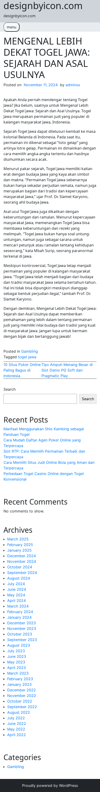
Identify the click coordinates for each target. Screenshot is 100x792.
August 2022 (18, 712)
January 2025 (19, 550)
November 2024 (21, 561)
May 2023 (16, 662)
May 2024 (16, 595)
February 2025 (20, 544)
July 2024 (16, 583)
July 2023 (16, 651)
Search (9, 389)
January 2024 (19, 617)
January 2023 (19, 684)
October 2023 (19, 634)
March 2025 (18, 539)
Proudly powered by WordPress (50, 785)
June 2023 (16, 656)
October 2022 (19, 701)
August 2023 (18, 645)
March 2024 (18, 606)
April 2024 (16, 600)
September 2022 (22, 706)
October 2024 (19, 567)
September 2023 (22, 639)
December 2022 (21, 690)
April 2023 (16, 667)
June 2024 (16, 589)
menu (11, 27)
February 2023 (20, 678)
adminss (73, 84)
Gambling (29, 351)
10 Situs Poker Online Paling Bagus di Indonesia (22, 370)
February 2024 (20, 611)
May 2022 (16, 729)
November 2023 (21, 628)
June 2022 (16, 723)
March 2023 (18, 673)
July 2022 (16, 718)
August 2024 (18, 578)
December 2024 (21, 555)
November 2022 (21, 695)
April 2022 (16, 734)
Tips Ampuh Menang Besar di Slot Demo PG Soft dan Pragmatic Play (67, 370)
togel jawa (27, 357)
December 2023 (21, 623)
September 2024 (22, 572)
